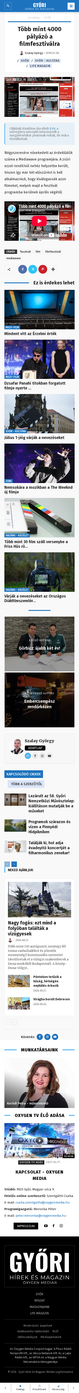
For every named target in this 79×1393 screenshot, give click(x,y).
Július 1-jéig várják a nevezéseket (34, 437)
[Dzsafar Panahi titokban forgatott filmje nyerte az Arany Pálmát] (39, 359)
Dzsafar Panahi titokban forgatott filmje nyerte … (34, 386)
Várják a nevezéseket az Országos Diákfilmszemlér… (35, 598)
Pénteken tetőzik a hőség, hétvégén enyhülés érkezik (47, 981)
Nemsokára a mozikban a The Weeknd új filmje (38, 490)
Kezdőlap (34, 18)
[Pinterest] (42, 269)
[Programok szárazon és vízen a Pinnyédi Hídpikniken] (15, 825)
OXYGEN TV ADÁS (31, 1162)
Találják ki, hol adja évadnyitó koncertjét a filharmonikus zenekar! (49, 847)
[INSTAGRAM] (61, 1226)
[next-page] (14, 864)
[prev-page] (7, 864)
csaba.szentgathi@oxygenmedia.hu (43, 1202)
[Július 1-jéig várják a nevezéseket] (39, 413)
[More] (53, 269)
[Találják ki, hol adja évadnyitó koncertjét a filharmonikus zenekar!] (15, 846)
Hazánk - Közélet (17, 535)
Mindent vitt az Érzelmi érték (30, 333)
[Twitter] (32, 269)
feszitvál (25, 251)
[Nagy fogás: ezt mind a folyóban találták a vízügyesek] (39, 899)
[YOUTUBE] (45, 1226)
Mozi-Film (12, 327)
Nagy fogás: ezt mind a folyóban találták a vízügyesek (32, 928)
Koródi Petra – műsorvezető (27, 1103)
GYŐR (47, 18)
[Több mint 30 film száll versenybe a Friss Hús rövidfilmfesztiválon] (39, 517)
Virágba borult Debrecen (51, 999)
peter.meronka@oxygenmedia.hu (41, 1216)
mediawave (13, 258)
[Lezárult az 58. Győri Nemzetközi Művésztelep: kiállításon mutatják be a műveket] (15, 800)
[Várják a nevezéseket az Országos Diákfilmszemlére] (39, 572)
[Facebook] (22, 269)
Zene (9, 481)
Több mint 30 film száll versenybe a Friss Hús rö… (36, 544)
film (38, 251)
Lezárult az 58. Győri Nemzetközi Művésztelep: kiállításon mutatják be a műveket (51, 803)
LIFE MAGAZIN (40, 66)
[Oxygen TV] (39, 1140)
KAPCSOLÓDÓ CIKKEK (24, 774)
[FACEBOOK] (53, 1226)
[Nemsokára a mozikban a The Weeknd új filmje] (39, 463)
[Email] (28, 756)
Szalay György (39, 740)
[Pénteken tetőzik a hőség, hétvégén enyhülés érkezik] (19, 981)
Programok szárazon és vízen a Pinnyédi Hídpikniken (49, 826)
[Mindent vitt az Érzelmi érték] (39, 309)
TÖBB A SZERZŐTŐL (26, 784)
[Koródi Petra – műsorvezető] (39, 1083)
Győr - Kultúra (47, 60)
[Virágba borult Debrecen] (19, 1003)
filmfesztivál (53, 251)
